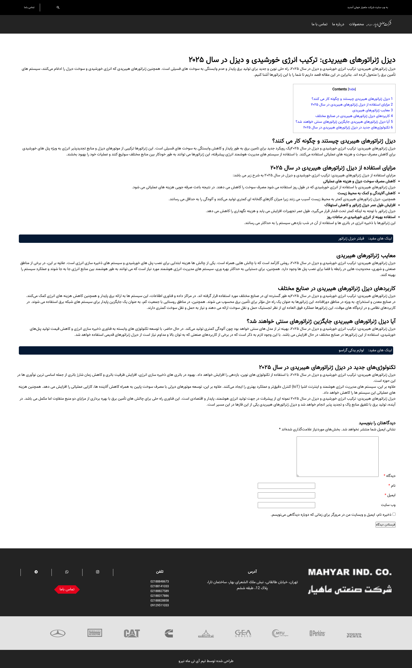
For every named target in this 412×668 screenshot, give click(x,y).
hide (352, 89)
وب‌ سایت (388, 505)
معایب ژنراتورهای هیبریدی (372, 110)
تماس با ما (319, 24)
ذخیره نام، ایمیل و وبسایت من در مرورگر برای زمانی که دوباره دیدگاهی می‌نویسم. (331, 515)
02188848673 (159, 581)
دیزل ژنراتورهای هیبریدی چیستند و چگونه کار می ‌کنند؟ (352, 99)
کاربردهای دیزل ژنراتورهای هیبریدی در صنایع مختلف (354, 116)
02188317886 (159, 596)
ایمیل (390, 495)
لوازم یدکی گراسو (351, 350)
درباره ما (338, 24)
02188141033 (159, 586)
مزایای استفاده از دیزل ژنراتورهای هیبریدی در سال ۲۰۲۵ (352, 104)
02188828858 (159, 600)
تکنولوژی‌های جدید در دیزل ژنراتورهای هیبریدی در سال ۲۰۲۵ (348, 127)
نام (392, 486)
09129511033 (159, 605)
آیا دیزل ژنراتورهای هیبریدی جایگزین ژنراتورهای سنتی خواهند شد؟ (344, 122)
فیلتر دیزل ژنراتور (351, 239)
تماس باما (29, 7)
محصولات (356, 24)
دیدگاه (390, 476)
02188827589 (159, 591)
